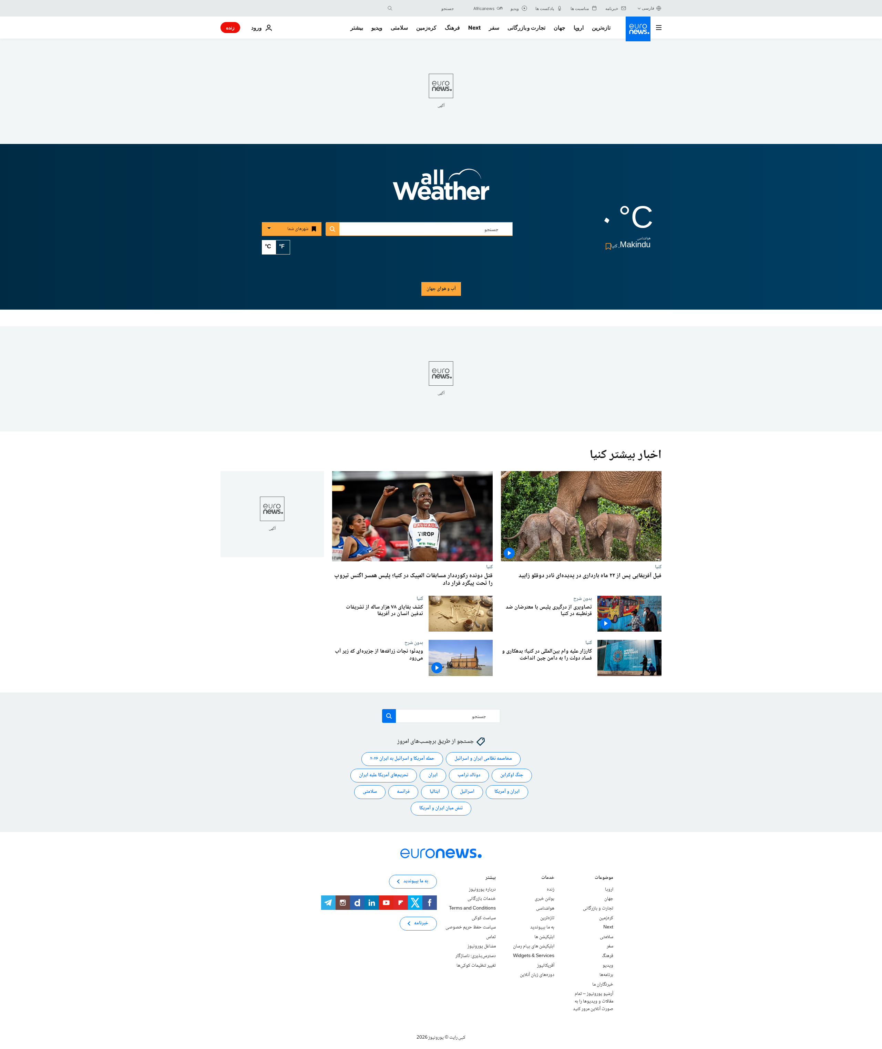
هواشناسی (545, 908)
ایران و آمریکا (507, 792)
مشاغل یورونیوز (482, 947)
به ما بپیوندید (542, 927)
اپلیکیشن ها (544, 937)
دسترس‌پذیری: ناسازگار (475, 956)
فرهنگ (452, 27)
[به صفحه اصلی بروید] (638, 29)
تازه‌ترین (601, 27)
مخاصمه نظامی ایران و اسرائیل (483, 759)
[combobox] (424, 8)
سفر (494, 27)
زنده (230, 27)
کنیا (658, 567)
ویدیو (376, 27)
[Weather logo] (441, 189)
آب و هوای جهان (441, 289)
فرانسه (403, 792)
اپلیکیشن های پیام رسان (533, 947)
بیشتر (490, 878)
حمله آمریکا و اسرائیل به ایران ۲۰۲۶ (402, 759)
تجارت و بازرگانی (526, 27)
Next (474, 27)
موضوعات (604, 878)
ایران (433, 775)
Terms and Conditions (472, 908)
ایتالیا (435, 792)
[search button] (390, 8)
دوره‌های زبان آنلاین (537, 975)
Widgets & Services (533, 956)
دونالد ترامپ (469, 775)
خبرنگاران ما (602, 984)
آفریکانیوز (545, 966)
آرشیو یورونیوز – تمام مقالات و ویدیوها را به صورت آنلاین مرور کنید (593, 1001)
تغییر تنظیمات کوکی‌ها (476, 966)
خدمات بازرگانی (482, 899)
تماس (491, 937)
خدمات (547, 878)
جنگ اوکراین (511, 775)
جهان (559, 27)
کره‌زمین (426, 27)
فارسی (648, 8)
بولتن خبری (544, 899)
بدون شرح (582, 598)
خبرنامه (421, 924)
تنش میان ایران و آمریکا (441, 808)
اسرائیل (467, 792)
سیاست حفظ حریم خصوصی (470, 927)
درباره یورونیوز (482, 889)
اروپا (579, 27)
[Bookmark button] (607, 246)
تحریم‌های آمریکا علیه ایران (383, 775)
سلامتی (399, 27)
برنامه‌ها (606, 975)
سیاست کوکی (484, 918)
